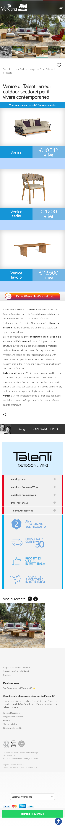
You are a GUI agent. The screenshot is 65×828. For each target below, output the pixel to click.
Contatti (7, 675)
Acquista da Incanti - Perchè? (17, 667)
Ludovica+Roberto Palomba (38, 430)
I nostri (11, 713)
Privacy (6, 720)
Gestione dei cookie (12, 728)
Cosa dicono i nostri (16, 671)
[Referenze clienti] (33, 561)
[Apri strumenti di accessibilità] (58, 821)
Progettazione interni (13, 716)
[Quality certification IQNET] (21, 744)
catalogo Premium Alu (23, 494)
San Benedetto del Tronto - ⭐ (19, 688)
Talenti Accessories (22, 510)
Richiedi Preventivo (32, 813)
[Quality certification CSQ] (14, 744)
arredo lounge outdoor (43, 313)
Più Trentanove (19, 502)
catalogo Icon (18, 479)
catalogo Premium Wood (25, 486)
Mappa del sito (10, 724)
